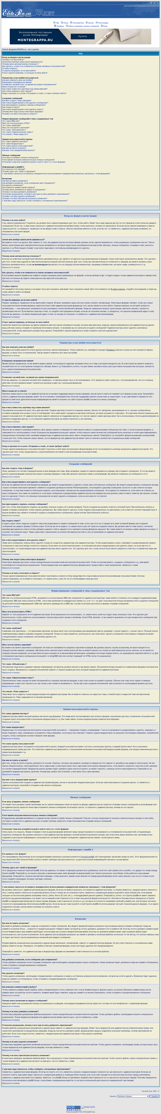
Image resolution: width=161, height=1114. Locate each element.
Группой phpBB (87, 857)
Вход (105, 26)
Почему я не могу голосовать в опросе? (19, 114)
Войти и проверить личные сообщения (83, 26)
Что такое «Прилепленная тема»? (17, 132)
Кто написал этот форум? (13, 169)
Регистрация (103, 23)
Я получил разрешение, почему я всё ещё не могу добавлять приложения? (36, 194)
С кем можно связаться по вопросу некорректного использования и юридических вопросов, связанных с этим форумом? (56, 174)
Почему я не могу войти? (13, 60)
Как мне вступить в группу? (14, 148)
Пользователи (78, 23)
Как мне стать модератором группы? (18, 150)
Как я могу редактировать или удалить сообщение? (25, 103)
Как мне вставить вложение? (15, 181)
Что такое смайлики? (11, 125)
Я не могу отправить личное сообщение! (20, 157)
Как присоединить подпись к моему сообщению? (24, 105)
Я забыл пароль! (9, 68)
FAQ (57, 23)
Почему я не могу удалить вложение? (19, 196)
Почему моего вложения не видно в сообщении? (24, 190)
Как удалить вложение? (12, 185)
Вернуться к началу (11, 234)
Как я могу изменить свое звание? (17, 91)
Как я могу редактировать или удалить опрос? (22, 109)
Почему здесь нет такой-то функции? (19, 171)
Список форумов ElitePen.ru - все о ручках (20, 49)
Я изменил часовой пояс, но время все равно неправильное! (29, 84)
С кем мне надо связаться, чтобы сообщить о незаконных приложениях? (35, 201)
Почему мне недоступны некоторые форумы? (22, 112)
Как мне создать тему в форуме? (16, 100)
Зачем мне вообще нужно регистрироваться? (22, 62)
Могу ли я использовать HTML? (16, 123)
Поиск (65, 23)
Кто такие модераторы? (13, 144)
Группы (91, 23)
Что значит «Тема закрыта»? (15, 134)
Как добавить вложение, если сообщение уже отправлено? (28, 183)
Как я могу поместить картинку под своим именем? (24, 89)
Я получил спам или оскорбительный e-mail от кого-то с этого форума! (33, 162)
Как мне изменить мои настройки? (17, 80)
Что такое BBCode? (11, 121)
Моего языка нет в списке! (13, 87)
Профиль (60, 26)
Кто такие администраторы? (15, 141)
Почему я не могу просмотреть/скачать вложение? (24, 198)
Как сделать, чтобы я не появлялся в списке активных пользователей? (34, 66)
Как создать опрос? (11, 107)
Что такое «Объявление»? (14, 130)
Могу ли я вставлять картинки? (16, 128)
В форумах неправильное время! (17, 82)
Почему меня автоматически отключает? (20, 64)
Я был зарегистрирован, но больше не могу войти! (24, 73)
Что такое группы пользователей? (17, 146)
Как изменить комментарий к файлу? (18, 187)
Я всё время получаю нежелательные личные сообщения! (28, 160)
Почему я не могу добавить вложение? (19, 192)
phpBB (76, 1112)
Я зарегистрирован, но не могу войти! (19, 71)
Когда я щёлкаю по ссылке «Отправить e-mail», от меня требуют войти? (34, 93)
